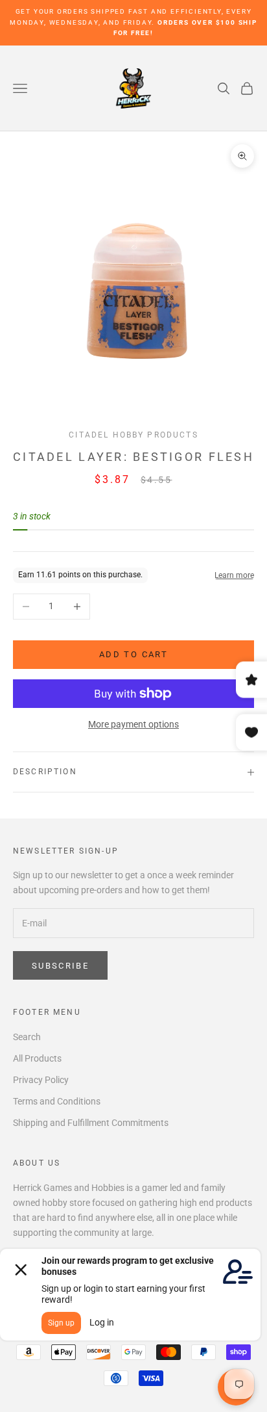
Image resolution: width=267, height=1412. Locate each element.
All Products (37, 1058)
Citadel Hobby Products (133, 434)
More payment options (133, 724)
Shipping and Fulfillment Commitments (90, 1123)
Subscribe (60, 966)
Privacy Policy (41, 1080)
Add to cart (133, 654)
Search (27, 1037)
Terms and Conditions (56, 1101)
